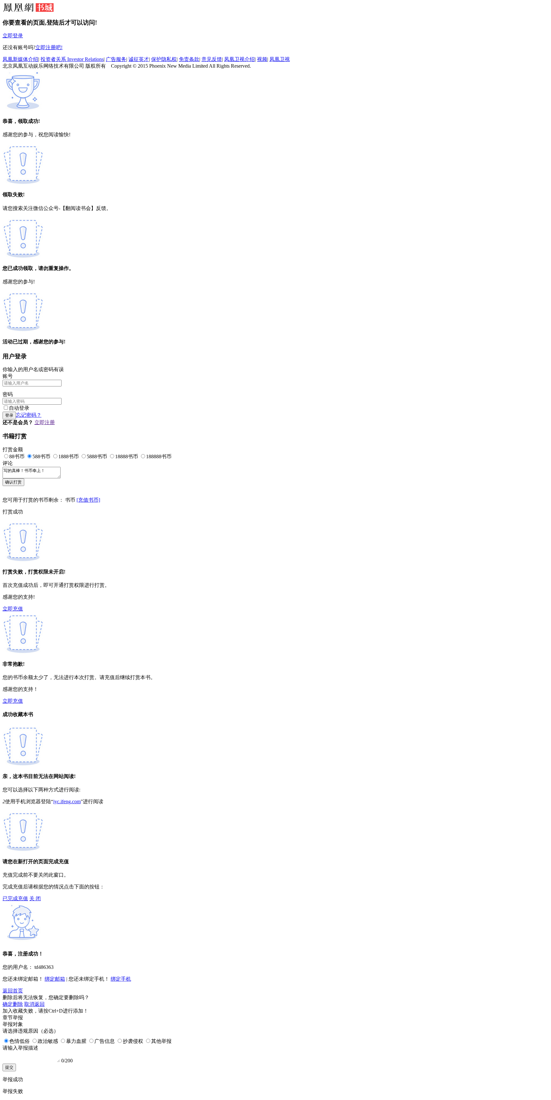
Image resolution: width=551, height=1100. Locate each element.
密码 (8, 394)
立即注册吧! (48, 47)
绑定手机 (121, 979)
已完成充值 (15, 898)
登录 (9, 415)
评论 (8, 463)
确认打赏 (13, 482)
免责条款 (189, 59)
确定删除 (13, 1004)
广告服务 (116, 59)
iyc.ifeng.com (67, 801)
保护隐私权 (164, 59)
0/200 (67, 1060)
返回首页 (13, 990)
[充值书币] (88, 500)
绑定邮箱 (55, 979)
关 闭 (35, 898)
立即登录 (13, 35)
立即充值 (13, 608)
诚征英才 (139, 59)
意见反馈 (212, 59)
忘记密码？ (28, 415)
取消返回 (34, 1004)
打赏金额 (13, 449)
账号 (8, 376)
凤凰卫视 (279, 59)
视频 (262, 59)
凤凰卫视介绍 (239, 59)
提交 (9, 1067)
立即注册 (44, 422)
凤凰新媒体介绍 (20, 59)
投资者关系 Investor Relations (72, 59)
